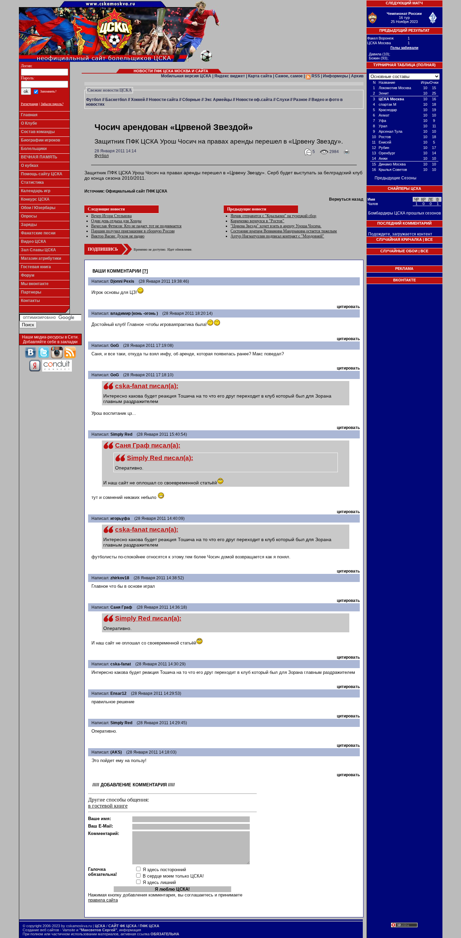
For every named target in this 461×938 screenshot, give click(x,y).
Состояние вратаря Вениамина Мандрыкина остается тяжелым (284, 231)
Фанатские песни (38, 233)
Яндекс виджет (229, 76)
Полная (426, 65)
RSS (315, 76)
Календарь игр (35, 190)
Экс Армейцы (218, 99)
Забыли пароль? (52, 104)
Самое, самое (289, 76)
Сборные (191, 99)
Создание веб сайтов (41, 930)
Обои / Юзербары (38, 207)
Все (429, 239)
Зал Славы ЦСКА (38, 250)
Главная (29, 114)
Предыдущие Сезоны (395, 178)
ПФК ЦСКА (149, 926)
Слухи (282, 99)
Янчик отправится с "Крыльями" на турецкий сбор (273, 215)
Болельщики (34, 148)
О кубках (29, 165)
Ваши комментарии (116, 271)
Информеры (335, 76)
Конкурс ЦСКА (35, 199)
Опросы (29, 216)
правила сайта (103, 900)
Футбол (93, 99)
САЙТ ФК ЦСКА (122, 926)
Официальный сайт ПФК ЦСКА (136, 191)
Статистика (32, 182)
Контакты (30, 300)
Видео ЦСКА (33, 241)
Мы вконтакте (35, 283)
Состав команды (38, 131)
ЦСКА (100, 926)
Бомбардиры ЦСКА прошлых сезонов (404, 213)
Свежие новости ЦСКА (109, 90)
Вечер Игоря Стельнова (111, 215)
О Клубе (29, 123)
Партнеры (31, 292)
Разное (300, 99)
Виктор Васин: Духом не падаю (117, 236)
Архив (357, 76)
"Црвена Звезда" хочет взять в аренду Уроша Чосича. (276, 226)
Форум (27, 275)
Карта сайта (260, 76)
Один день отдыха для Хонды (116, 221)
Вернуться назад (346, 199)
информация (130, 930)
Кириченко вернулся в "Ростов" (257, 221)
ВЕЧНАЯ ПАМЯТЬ (39, 157)
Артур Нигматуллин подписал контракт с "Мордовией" (277, 236)
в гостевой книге (108, 806)
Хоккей (138, 99)
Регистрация (29, 104)
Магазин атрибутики (41, 258)
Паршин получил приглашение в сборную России (132, 231)
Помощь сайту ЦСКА (41, 174)
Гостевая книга (36, 266)
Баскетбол (116, 99)
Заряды (29, 224)
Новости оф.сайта (254, 99)
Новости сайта (163, 99)
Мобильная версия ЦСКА (186, 76)
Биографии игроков (40, 140)
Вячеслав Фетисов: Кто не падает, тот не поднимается (136, 226)
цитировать (348, 306)
